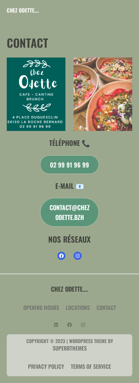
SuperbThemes (70, 348)
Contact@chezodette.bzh (70, 212)
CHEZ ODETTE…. (23, 10)
